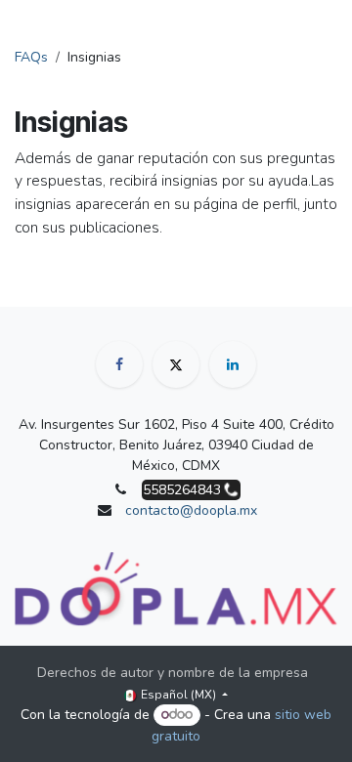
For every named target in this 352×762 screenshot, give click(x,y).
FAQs (31, 57)
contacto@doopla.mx (191, 510)
